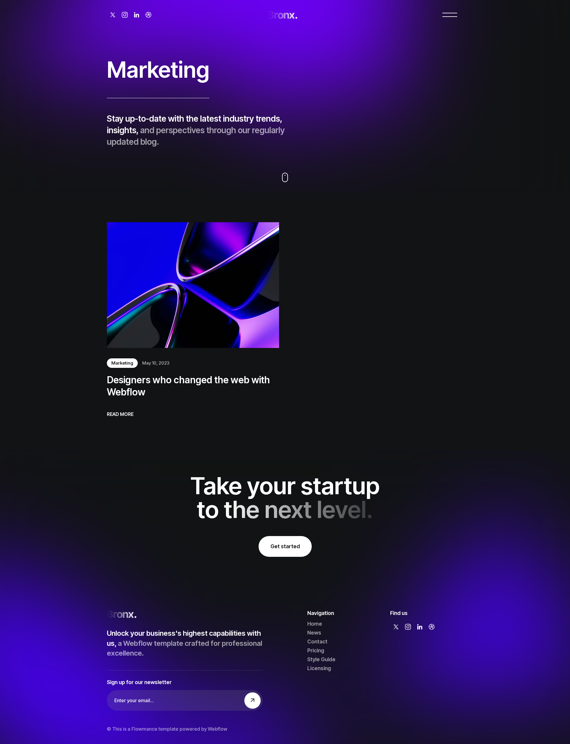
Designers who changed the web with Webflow (188, 386)
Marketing (122, 363)
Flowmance (144, 729)
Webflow (217, 729)
